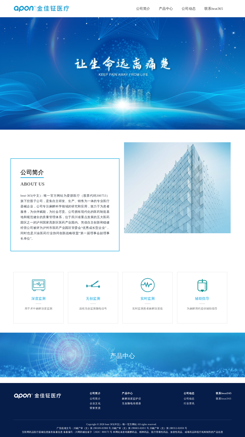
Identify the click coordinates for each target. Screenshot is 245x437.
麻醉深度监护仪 (131, 398)
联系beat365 (213, 9)
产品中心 (166, 9)
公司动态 (189, 9)
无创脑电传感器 (131, 403)
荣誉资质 (95, 408)
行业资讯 (189, 403)
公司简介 (143, 9)
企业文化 (95, 403)
